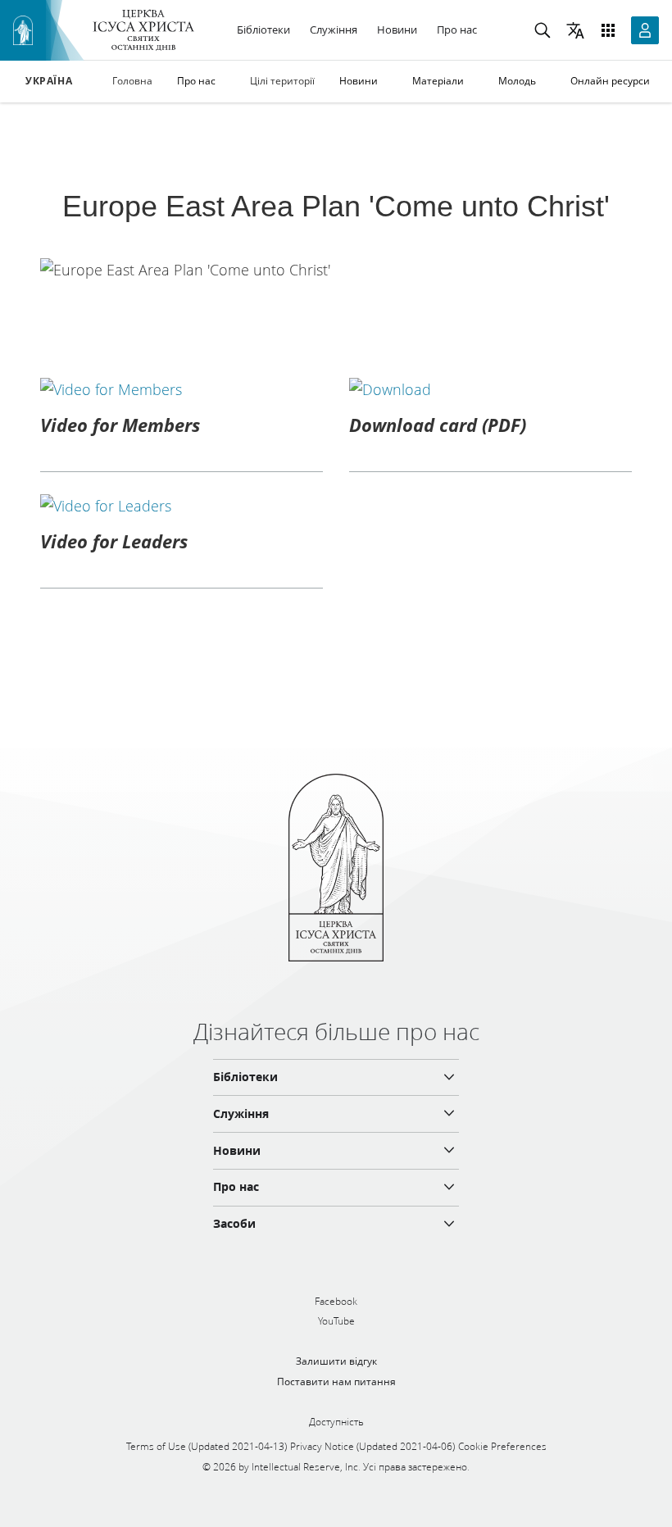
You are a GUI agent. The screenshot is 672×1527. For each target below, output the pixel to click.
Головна (132, 81)
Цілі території (282, 81)
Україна (48, 81)
